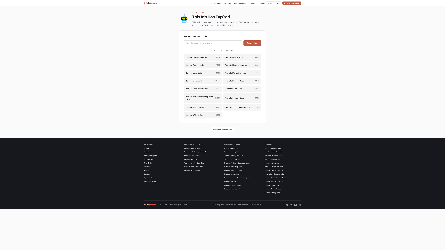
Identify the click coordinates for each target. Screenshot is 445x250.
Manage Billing (149, 159)
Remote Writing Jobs (272, 193)
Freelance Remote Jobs (273, 156)
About (146, 170)
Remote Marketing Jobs (233, 167)
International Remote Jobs (274, 174)
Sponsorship (149, 178)
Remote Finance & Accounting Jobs (237, 178)
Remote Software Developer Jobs (237, 163)
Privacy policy (256, 205)
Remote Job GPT (190, 159)
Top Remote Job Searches (194, 163)
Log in (262, 3)
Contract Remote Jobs (272, 159)
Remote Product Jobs (232, 185)
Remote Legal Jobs (271, 185)
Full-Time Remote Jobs (272, 148)
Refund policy (218, 205)
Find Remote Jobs (231, 148)
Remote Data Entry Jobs (233, 170)
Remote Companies (191, 156)
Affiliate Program (150, 156)
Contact (147, 174)
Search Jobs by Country (233, 152)
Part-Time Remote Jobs (273, 152)
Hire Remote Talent (291, 3)
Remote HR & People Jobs (274, 181)
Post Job (147, 152)
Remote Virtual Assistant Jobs (275, 178)
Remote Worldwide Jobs (273, 170)
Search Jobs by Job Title (233, 156)
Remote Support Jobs (272, 189)
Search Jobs (252, 43)
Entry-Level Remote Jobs (273, 167)
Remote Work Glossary (192, 170)
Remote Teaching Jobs (232, 189)
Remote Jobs (216, 3)
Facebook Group (150, 181)
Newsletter (148, 163)
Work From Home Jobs (232, 159)
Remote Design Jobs (232, 181)
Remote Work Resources (193, 167)
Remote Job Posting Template (195, 152)
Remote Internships (271, 163)
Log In (146, 148)
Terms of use (231, 205)
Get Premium (275, 3)
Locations (227, 3)
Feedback (147, 167)
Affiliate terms (243, 205)
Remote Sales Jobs (231, 174)
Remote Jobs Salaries (192, 148)
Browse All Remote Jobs (222, 129)
